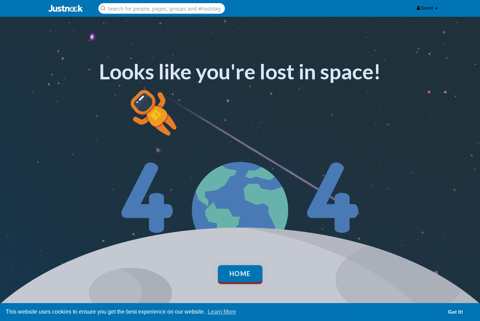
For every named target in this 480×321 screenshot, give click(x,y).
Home (240, 273)
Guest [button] (427, 8)
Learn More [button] (222, 312)
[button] (161, 8)
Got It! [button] (455, 312)
